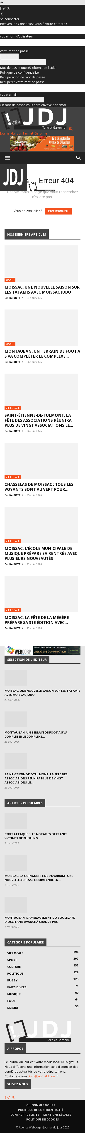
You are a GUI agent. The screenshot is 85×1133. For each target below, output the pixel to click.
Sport (10, 279)
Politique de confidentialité (19, 72)
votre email (8, 94)
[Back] (1, 14)
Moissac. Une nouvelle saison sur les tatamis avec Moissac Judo (42, 289)
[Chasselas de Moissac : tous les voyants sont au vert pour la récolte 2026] (42, 461)
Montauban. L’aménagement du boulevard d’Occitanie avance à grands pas (40, 920)
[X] (8, 8)
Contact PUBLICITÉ (24, 1115)
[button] (7, 158)
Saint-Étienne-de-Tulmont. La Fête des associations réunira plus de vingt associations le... (39, 420)
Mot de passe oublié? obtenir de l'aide (28, 67)
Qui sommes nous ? (40, 1105)
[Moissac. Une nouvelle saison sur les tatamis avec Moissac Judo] (42, 263)
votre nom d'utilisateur (16, 36)
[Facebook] (1, 8)
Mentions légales (57, 1115)
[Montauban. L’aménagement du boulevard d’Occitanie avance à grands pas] (42, 905)
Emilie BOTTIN (14, 297)
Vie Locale (12, 407)
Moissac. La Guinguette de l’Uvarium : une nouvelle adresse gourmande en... (39, 878)
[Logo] (14, 190)
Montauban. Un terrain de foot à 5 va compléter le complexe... (42, 354)
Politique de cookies (42, 1119)
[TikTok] (4, 8)
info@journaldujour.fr (44, 1076)
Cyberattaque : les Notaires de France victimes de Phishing (36, 836)
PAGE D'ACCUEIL (58, 211)
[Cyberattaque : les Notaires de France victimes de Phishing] (42, 821)
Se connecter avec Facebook (23, 62)
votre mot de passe (14, 51)
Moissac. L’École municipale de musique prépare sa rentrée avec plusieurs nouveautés (41, 553)
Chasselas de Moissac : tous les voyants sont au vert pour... (39, 487)
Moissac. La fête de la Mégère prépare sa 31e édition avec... (37, 620)
